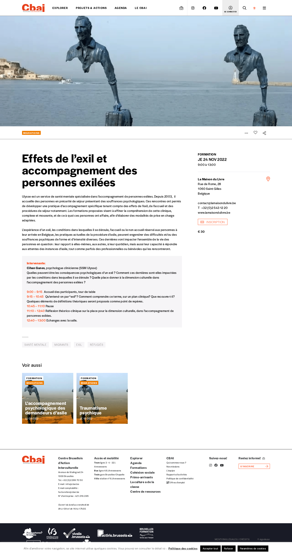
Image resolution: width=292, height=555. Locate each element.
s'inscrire (247, 466)
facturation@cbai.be (68, 491)
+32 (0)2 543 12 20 (214, 208)
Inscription (215, 222)
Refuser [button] (228, 548)
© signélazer (263, 539)
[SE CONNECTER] (230, 8)
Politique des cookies (182, 548)
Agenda (121, 8)
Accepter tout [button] (210, 548)
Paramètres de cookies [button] (253, 548)
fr (254, 8)
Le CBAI (141, 8)
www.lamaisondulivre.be (214, 212)
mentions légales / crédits (232, 539)
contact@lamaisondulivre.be (217, 203)
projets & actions (91, 8)
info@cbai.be (72, 484)
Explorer (60, 8)
